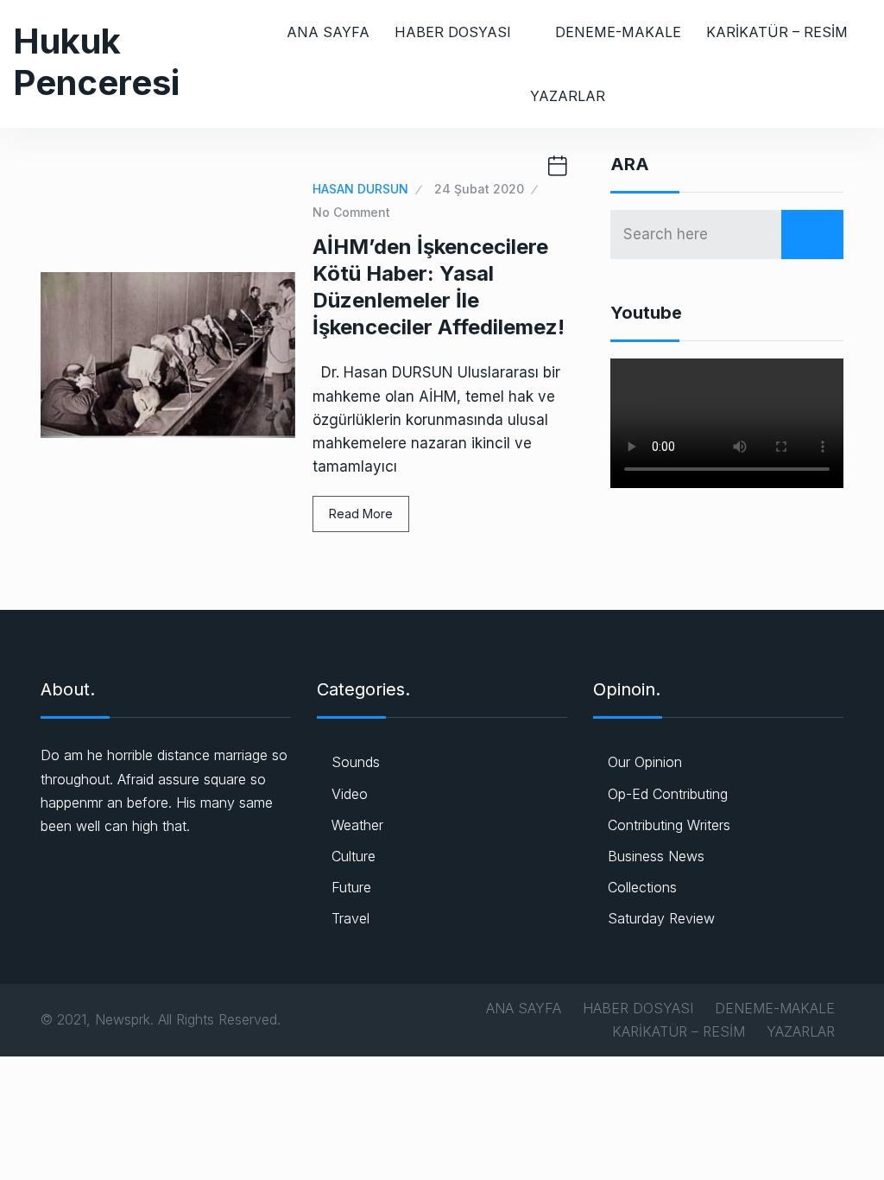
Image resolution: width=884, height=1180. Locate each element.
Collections (642, 887)
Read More (361, 513)
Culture (354, 856)
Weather (357, 825)
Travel (350, 918)
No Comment (351, 212)
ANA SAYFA (328, 32)
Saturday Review (661, 918)
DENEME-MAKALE (618, 32)
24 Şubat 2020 (479, 188)
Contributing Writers (669, 825)
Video (350, 794)
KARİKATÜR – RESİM (777, 32)
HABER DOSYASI (453, 32)
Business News (656, 856)
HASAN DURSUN (360, 188)
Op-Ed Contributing (668, 794)
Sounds (356, 762)
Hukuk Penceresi (96, 62)
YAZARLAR (567, 96)
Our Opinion (645, 762)
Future (351, 887)
